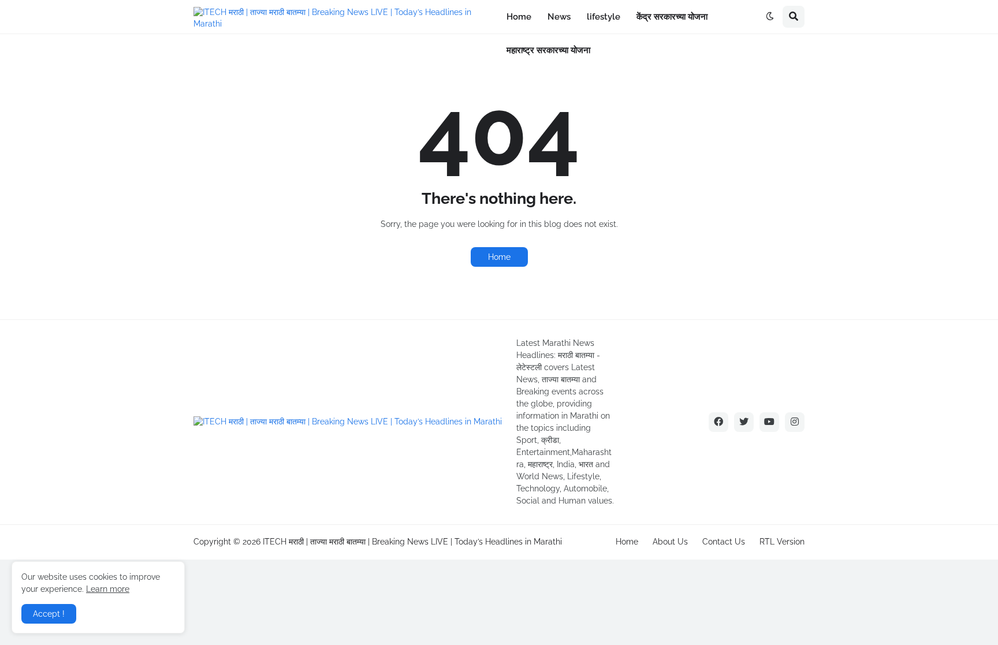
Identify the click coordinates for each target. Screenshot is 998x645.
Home (499, 257)
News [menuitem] (559, 17)
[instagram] (795, 422)
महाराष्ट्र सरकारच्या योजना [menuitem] (548, 50)
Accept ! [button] (49, 613)
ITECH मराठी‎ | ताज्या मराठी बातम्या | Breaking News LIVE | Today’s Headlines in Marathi (412, 541)
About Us (670, 541)
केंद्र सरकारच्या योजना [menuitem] (671, 17)
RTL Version (782, 541)
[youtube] (769, 422)
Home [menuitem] (519, 17)
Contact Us (723, 541)
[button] (770, 17)
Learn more (107, 589)
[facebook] (718, 422)
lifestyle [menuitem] (603, 17)
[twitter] (744, 422)
